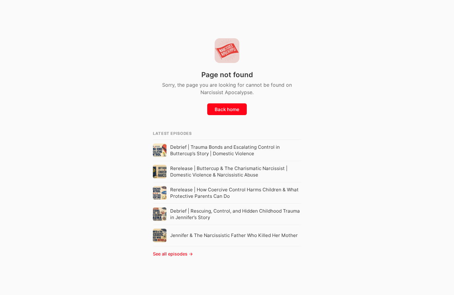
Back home (227, 109)
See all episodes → (173, 253)
